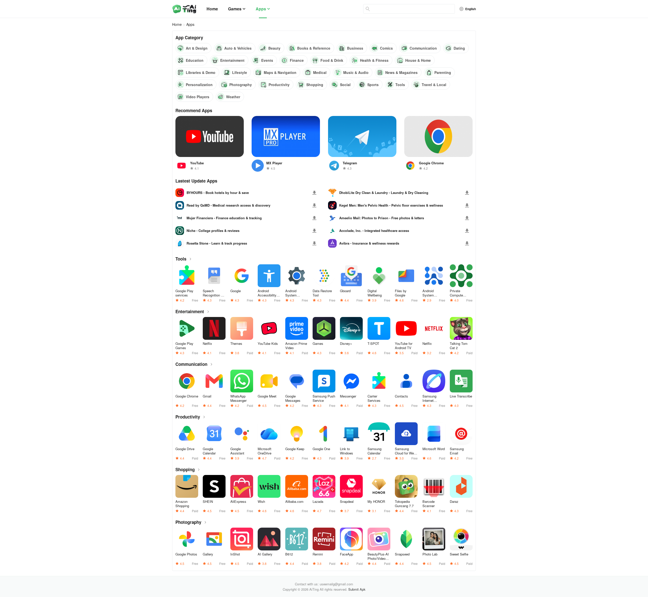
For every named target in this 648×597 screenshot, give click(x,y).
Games (234, 9)
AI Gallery (265, 554)
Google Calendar (209, 451)
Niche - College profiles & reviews (213, 231)
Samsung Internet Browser (429, 398)
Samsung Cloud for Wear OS (406, 451)
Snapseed (402, 554)
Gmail (207, 396)
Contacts (401, 396)
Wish (261, 501)
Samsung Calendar (374, 451)
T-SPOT (373, 343)
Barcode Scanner (428, 503)
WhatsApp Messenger (238, 398)
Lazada (318, 501)
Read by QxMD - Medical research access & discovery (228, 205)
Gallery (208, 554)
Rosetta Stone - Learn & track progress (217, 243)
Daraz (454, 501)
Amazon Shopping (182, 503)
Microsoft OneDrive (264, 451)
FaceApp (346, 554)
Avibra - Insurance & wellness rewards (369, 243)
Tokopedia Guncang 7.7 (404, 503)
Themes (236, 343)
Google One (321, 449)
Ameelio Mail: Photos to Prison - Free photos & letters (381, 218)
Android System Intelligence (430, 293)
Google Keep (294, 449)
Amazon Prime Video (296, 345)
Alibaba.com (294, 501)
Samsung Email (457, 451)
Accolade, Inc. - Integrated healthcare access (374, 231)
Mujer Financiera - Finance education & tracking (224, 218)
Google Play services (184, 293)
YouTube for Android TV (403, 345)
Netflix (207, 343)
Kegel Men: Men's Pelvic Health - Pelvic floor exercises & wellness (391, 205)
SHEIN (208, 501)
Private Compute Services (456, 293)
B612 (289, 554)
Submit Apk (357, 589)
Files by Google (401, 293)
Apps (261, 9)
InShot (235, 554)
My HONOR (376, 501)
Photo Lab (429, 554)
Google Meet (267, 396)
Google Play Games (184, 345)
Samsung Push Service (324, 398)
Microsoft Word (433, 449)
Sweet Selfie (459, 554)
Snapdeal (347, 501)
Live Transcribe (461, 396)
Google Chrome (186, 396)
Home (212, 9)
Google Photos (186, 554)
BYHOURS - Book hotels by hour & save (218, 193)
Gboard (345, 291)
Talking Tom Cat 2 (459, 345)
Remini (318, 554)
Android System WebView (292, 293)
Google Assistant (237, 451)
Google (235, 291)
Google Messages (292, 398)
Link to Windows (346, 451)
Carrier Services (374, 398)
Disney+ (346, 343)
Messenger (348, 396)
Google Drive (184, 449)
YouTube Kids (268, 343)
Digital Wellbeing (375, 293)
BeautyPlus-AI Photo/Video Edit (378, 556)
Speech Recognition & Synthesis (213, 293)
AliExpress (238, 501)
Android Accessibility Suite (267, 293)
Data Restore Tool (322, 293)
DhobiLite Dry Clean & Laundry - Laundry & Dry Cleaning (383, 193)
